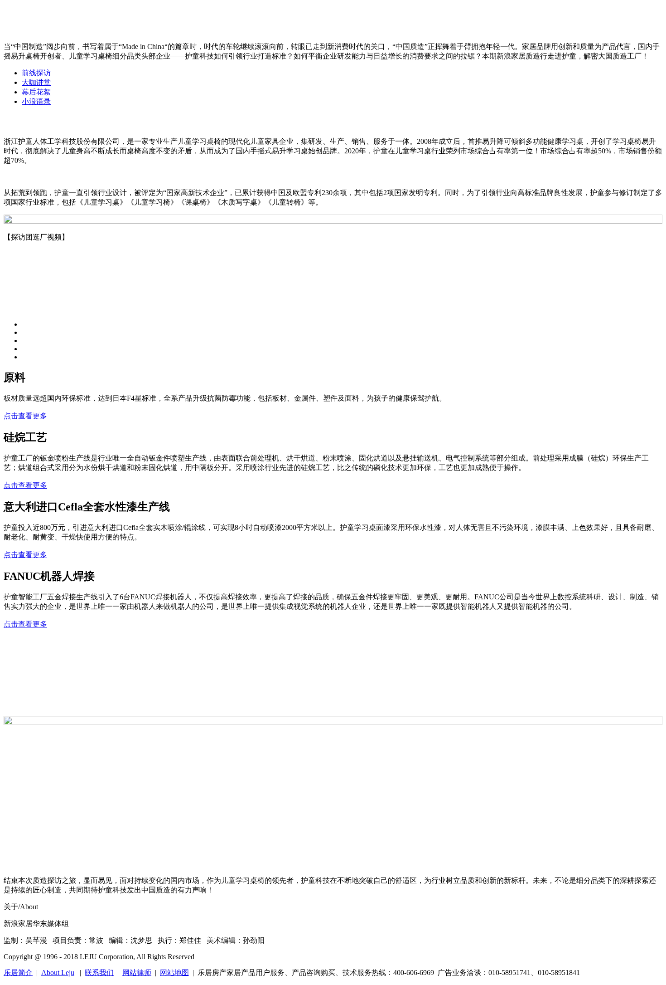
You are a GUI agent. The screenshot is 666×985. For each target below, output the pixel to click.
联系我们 (99, 972)
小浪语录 (36, 101)
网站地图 (174, 972)
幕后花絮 (36, 92)
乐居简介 (18, 972)
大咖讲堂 (36, 82)
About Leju (57, 972)
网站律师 (136, 972)
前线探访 (36, 73)
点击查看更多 (25, 416)
